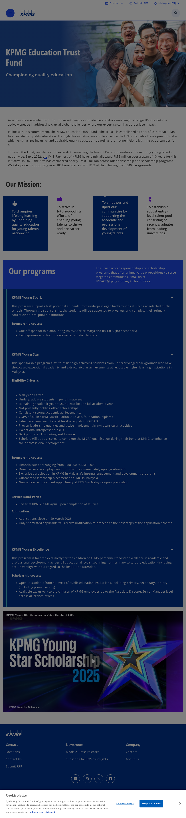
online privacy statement (42, 812)
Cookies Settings (125, 803)
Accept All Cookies (151, 803)
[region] (93, 804)
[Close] (180, 803)
